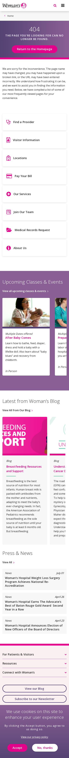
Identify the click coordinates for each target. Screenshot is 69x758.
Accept (17, 748)
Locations (20, 158)
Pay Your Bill (23, 176)
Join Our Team (23, 212)
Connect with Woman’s (18, 672)
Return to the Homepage (34, 49)
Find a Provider (23, 122)
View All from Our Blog (16, 410)
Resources (9, 663)
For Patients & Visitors (18, 654)
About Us (19, 248)
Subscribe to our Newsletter (34, 699)
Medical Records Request (32, 230)
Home (10, 15)
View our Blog (34, 689)
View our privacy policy (34, 737)
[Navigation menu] (63, 5)
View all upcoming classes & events (24, 291)
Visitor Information (26, 140)
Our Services (22, 194)
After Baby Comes (18, 338)
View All (7, 562)
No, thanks (45, 748)
